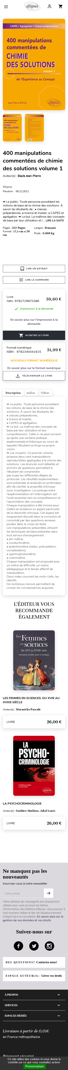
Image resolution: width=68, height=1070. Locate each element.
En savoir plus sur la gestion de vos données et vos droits (33, 918)
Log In (49, 6)
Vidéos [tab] (45, 393)
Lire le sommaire (37, 279)
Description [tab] (13, 393)
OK (48, 893)
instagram (49, 946)
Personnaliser (34, 1066)
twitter (34, 946)
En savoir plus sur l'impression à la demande (34, 322)
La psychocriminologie (22, 804)
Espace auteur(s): (34, 975)
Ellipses (7, 187)
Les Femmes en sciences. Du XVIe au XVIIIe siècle (31, 700)
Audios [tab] (30, 393)
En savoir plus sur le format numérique (34, 368)
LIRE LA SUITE (55, 220)
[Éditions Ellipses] (32, 6)
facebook (18, 946)
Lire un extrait (37, 268)
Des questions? (31, 962)
